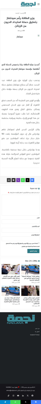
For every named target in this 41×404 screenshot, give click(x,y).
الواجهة (17, 13)
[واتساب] (23, 180)
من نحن (37, 328)
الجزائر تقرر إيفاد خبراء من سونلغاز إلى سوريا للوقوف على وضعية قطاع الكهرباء (12, 300)
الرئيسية (22, 13)
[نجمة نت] (28, 4)
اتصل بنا (37, 332)
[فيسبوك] (32, 180)
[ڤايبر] (18, 180)
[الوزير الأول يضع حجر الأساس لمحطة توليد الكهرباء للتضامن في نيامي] (11, 269)
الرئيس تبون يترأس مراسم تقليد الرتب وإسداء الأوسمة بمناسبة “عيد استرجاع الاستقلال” (31, 301)
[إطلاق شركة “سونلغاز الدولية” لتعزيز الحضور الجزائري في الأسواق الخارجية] (30, 269)
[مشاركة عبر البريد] (14, 180)
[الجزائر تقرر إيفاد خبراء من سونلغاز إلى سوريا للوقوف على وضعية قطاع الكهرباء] (11, 291)
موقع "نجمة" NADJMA (12, 387)
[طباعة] (9, 180)
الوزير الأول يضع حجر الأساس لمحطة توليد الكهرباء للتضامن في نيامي (11, 278)
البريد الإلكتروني (35, 226)
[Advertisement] (20, 359)
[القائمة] (39, 5)
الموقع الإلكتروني (35, 235)
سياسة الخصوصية (35, 335)
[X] (28, 180)
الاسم (38, 218)
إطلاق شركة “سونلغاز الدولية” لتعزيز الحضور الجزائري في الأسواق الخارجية (30, 278)
